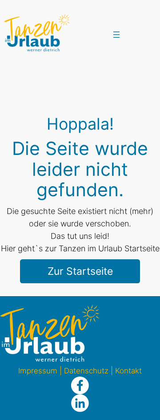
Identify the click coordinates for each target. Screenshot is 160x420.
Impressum (37, 370)
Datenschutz (86, 370)
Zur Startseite (80, 271)
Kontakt (128, 370)
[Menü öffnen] (116, 34)
